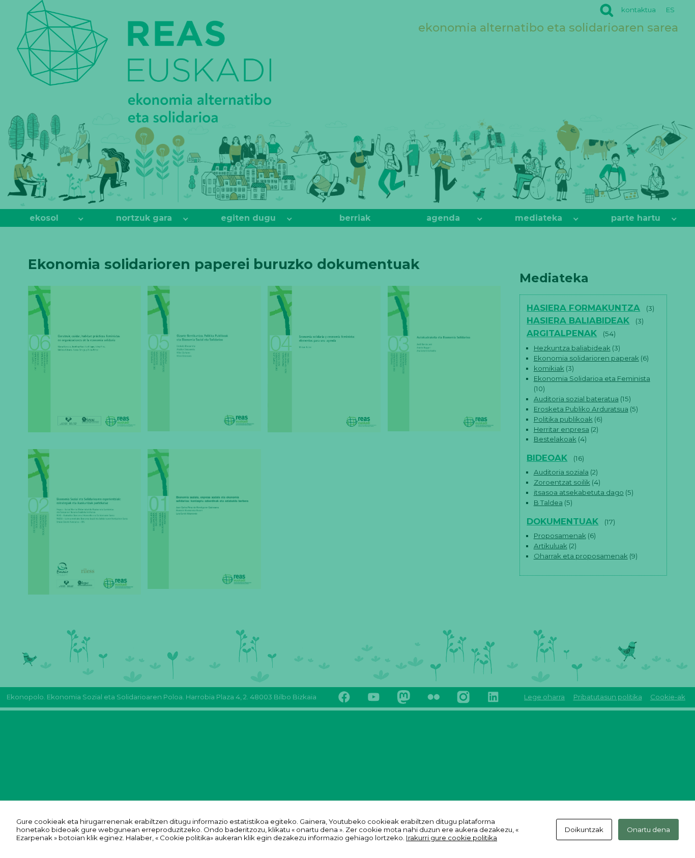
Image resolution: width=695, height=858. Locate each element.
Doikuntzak (584, 829)
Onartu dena (648, 829)
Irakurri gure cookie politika (451, 838)
